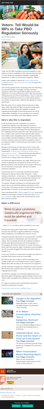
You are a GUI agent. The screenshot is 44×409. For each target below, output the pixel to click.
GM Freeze (31, 192)
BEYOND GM (7, 3)
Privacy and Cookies (34, 395)
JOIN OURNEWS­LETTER (11, 371)
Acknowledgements (8, 397)
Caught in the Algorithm (28, 298)
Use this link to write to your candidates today (16, 288)
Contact (18, 395)
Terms (24, 395)
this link (10, 225)
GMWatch (21, 192)
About (12, 395)
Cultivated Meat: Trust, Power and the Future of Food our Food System (28, 336)
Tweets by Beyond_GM (7, 392)
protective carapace (14, 155)
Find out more (27, 406)
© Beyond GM (6, 395)
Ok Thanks (16, 406)
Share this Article (6, 39)
